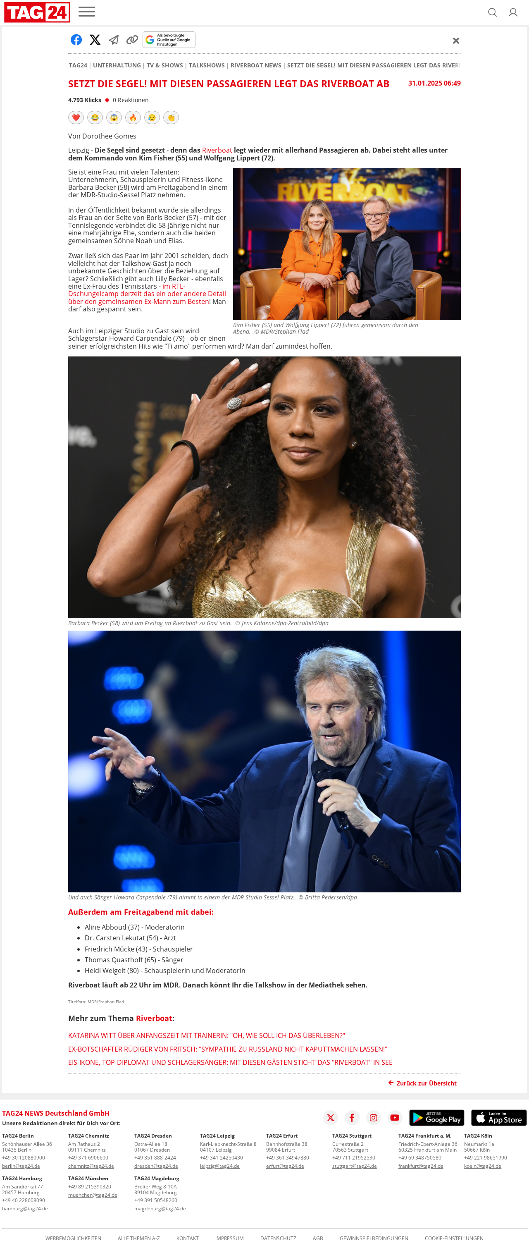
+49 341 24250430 (221, 1157)
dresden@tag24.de (156, 1165)
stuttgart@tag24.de (354, 1165)
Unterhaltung (117, 65)
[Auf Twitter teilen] (95, 39)
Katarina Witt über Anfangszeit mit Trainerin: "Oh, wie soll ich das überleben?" (206, 1035)
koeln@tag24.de (482, 1165)
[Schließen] (456, 40)
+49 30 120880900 (23, 1157)
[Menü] (86, 12)
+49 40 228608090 (23, 1200)
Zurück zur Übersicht (427, 1083)
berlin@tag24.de (21, 1165)
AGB (318, 1238)
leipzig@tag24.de (220, 1165)
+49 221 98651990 (485, 1157)
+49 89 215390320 (89, 1186)
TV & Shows (165, 65)
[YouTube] (395, 1117)
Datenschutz (278, 1238)
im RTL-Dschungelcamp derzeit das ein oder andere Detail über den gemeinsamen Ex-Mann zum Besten (147, 294)
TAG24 (78, 65)
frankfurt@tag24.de (420, 1165)
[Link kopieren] (132, 39)
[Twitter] (330, 1117)
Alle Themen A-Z (139, 1238)
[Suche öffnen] (492, 12)
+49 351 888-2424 (155, 1157)
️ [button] (76, 117)
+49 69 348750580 (419, 1157)
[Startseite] (37, 12)
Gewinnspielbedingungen (374, 1238)
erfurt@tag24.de (285, 1165)
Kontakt (187, 1238)
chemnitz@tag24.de (91, 1165)
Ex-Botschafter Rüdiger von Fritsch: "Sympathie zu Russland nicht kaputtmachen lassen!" (227, 1049)
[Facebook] (352, 1117)
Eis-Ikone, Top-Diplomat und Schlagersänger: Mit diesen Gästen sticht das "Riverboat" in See (230, 1062)
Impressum (229, 1238)
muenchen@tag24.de (92, 1194)
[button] (513, 12)
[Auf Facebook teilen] (76, 39)
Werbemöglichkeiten (73, 1238)
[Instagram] (373, 1117)
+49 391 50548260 (155, 1200)
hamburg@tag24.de (25, 1208)
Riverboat (216, 150)
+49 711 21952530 (353, 1157)
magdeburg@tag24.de (160, 1208)
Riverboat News (256, 65)
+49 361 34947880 (287, 1157)
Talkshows (207, 65)
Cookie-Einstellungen (454, 1238)
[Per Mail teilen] (113, 39)
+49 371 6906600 (88, 1157)
